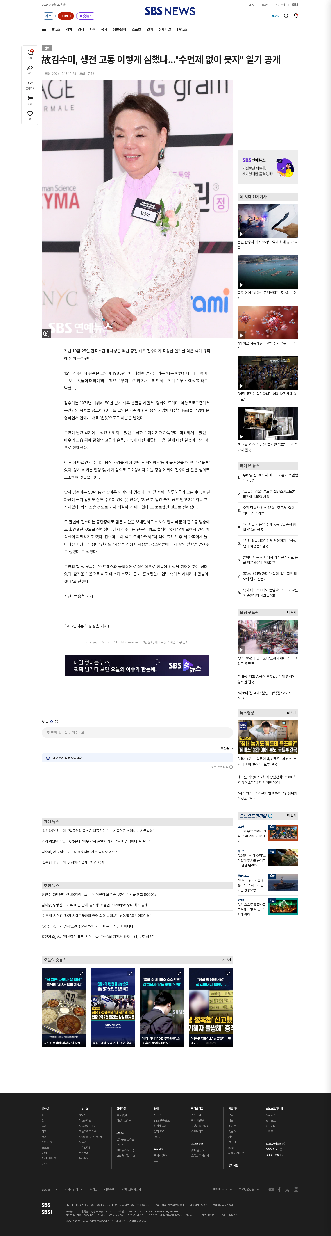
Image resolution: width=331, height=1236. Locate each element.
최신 (44, 1115)
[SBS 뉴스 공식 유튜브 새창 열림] (271, 1189)
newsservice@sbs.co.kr (166, 1211)
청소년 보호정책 (229, 1214)
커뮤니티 (270, 1126)
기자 (230, 1136)
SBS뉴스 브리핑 (125, 1150)
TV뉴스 (182, 29)
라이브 (232, 1126)
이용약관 (109, 1189)
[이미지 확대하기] (46, 333)
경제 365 (159, 1131)
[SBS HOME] (295, 4)
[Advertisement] (137, 793)
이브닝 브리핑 (124, 1120)
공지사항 (233, 1165)
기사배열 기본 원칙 (206, 1214)
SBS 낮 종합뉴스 (125, 1155)
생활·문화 (119, 29)
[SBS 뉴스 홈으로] (170, 11)
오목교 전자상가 (200, 1155)
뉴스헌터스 (85, 1120)
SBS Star (272, 1148)
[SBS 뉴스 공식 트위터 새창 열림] (287, 1189)
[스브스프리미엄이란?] (271, 816)
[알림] (296, 16)
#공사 (275, 16)
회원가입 (280, 4)
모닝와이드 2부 (87, 1131)
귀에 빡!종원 (198, 1120)
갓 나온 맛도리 (199, 1150)
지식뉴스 (270, 1115)
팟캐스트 (270, 1120)
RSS (231, 1147)
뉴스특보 (84, 1158)
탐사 (156, 1161)
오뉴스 (82, 1142)
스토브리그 (197, 1131)
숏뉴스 (232, 1131)
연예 (150, 29)
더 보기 (225, 959)
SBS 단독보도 (162, 1120)
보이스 (120, 1145)
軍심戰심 (121, 1115)
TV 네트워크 (49, 1158)
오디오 (120, 1132)
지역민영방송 (249, 1190)
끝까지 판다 (160, 1155)
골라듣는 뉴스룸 (125, 1139)
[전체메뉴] (43, 29)
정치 (69, 29)
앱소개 (232, 1142)
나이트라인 (85, 1147)
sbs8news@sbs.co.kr (173, 1205)
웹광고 (93, 1189)
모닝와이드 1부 (87, 1126)
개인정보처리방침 (131, 1189)
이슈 (44, 1163)
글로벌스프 (243, 875)
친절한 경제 (160, 1126)
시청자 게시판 (236, 1153)
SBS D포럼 (272, 1154)
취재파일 (164, 29)
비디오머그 (197, 1107)
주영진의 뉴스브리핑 (90, 1136)
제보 (230, 1120)
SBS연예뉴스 (273, 1142)
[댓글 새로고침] (56, 722)
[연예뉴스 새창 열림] (268, 167)
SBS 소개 (50, 1190)
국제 (104, 29)
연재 (156, 1107)
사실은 (157, 1115)
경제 (81, 29)
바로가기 (233, 1107)
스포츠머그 (197, 1115)
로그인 (265, 4)
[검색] (286, 16)
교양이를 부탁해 (200, 1126)
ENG (251, 4)
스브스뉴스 (197, 1142)
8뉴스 (56, 29)
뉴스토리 (84, 1153)
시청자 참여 (74, 1190)
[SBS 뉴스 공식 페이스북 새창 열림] (279, 1189)
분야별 (45, 1107)
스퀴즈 (269, 1131)
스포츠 (136, 29)
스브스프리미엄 (274, 1107)
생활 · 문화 (47, 1142)
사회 (92, 29)
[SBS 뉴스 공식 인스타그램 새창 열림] (296, 1189)
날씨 (230, 1115)
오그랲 (241, 826)
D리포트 (158, 1136)
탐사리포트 (160, 1148)
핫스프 (241, 851)
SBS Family (222, 1190)
